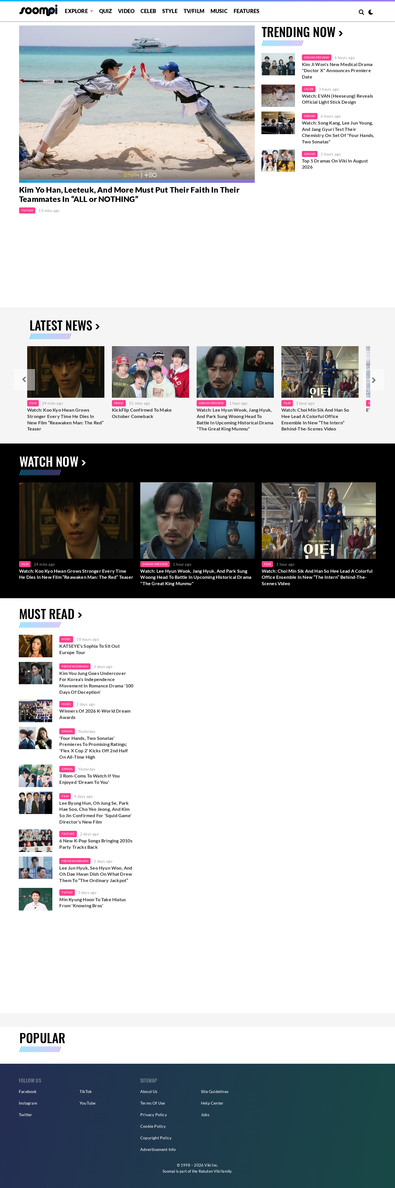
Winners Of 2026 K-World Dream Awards (94, 714)
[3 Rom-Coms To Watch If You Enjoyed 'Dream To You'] (35, 775)
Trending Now (298, 31)
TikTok (86, 1091)
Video (126, 11)
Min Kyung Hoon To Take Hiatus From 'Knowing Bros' (92, 902)
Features (247, 11)
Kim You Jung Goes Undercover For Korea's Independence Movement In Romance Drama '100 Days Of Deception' (96, 682)
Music (219, 11)
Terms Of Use (152, 1103)
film (65, 796)
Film (32, 403)
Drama (309, 116)
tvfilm (67, 892)
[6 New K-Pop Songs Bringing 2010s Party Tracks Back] (35, 840)
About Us (149, 1091)
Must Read (47, 613)
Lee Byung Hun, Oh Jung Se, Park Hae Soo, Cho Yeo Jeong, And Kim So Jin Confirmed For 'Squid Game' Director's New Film (95, 812)
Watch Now (48, 461)
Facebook (28, 1091)
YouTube (87, 1103)
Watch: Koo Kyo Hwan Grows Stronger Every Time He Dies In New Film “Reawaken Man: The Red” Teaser (65, 419)
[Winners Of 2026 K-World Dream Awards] (35, 711)
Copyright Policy (155, 1137)
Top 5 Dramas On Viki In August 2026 (335, 164)
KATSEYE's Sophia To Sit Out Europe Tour (89, 649)
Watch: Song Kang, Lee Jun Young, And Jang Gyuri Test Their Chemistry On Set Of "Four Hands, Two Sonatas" (338, 132)
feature (68, 833)
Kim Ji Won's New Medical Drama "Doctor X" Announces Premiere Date (337, 70)
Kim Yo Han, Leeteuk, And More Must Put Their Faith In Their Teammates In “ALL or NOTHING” (129, 194)
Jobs (205, 1114)
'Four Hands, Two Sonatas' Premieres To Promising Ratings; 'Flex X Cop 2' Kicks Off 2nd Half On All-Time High (93, 747)
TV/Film (27, 210)
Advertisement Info (158, 1149)
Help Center (212, 1103)
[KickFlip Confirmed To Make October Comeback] (150, 372)
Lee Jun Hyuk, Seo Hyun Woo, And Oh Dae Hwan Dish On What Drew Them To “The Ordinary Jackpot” (95, 874)
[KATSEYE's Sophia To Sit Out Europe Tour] (35, 646)
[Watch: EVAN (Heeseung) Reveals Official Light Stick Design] (278, 96)
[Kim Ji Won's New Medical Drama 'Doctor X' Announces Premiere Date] (278, 64)
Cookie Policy (153, 1126)
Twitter (25, 1114)
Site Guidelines (214, 1091)
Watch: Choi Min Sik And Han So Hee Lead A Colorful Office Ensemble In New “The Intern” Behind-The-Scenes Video (315, 419)
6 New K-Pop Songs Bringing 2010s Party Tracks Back (95, 844)
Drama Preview (316, 57)
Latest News (60, 325)
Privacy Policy (153, 1114)
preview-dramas (75, 666)
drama (67, 731)
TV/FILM (194, 11)
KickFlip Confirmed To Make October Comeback (142, 413)
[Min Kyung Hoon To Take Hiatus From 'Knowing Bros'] (35, 899)
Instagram (28, 1103)
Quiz (105, 11)
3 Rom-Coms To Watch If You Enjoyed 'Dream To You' (89, 779)
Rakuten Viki (209, 1171)
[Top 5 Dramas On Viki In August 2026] (278, 160)
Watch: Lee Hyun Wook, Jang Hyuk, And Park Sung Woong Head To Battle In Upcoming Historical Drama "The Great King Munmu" (235, 419)
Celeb (148, 11)
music (66, 639)
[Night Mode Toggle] (370, 12)
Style (170, 11)
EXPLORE (76, 11)
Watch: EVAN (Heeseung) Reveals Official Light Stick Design (337, 99)
